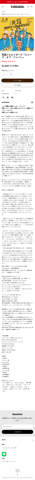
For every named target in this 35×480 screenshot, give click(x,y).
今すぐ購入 (17, 85)
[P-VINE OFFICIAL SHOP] (17, 6)
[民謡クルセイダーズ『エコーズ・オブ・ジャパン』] (17, 34)
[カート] (31, 6)
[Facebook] (3, 97)
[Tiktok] (12, 447)
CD (16, 93)
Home (3, 11)
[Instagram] (9, 447)
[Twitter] (7, 97)
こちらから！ (22, 1)
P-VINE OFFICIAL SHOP (17, 477)
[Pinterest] (12, 97)
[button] (3, 6)
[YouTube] (15, 447)
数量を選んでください (8, 70)
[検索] (28, 6)
